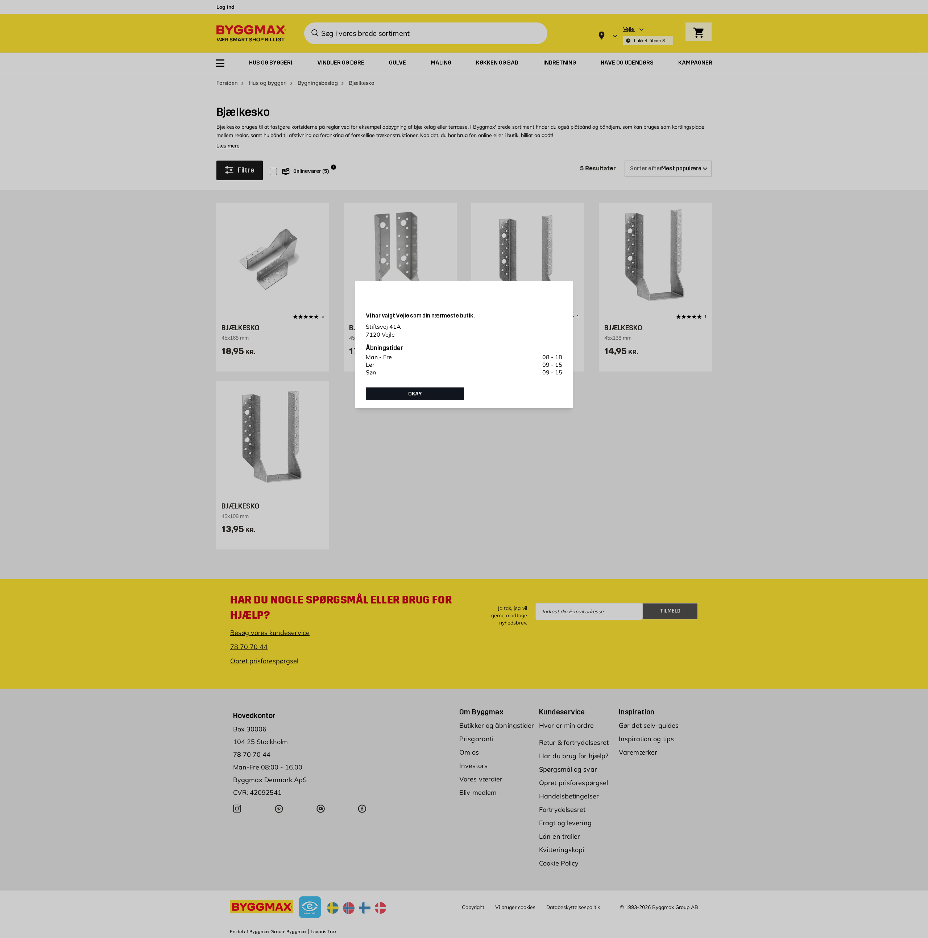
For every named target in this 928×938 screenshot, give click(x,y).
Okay (415, 393)
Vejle (402, 315)
